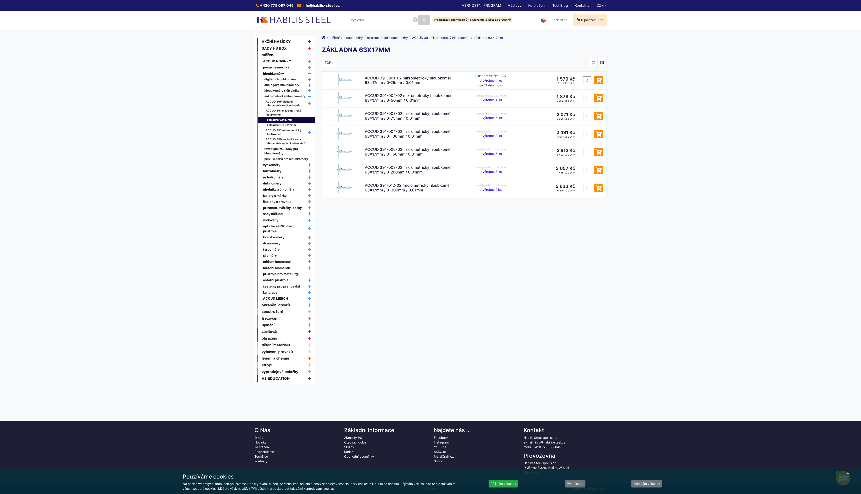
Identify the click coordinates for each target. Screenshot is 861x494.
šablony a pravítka (277, 202)
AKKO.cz (440, 452)
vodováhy (270, 220)
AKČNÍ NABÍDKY (276, 41)
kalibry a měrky (275, 196)
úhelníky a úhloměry (279, 189)
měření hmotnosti (277, 261)
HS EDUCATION (276, 378)
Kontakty (582, 5)
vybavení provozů (277, 351)
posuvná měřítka (276, 67)
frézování (270, 318)
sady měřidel (273, 214)
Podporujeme (264, 452)
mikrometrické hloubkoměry (284, 96)
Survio (438, 461)
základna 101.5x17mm (281, 125)
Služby (349, 447)
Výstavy (515, 5)
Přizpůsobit (575, 483)
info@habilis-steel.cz (321, 5)
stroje (267, 365)
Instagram (441, 442)
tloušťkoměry (273, 237)
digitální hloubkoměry (280, 79)
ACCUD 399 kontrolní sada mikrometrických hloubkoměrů (285, 141)
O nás (258, 437)
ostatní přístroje (276, 280)
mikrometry (272, 171)
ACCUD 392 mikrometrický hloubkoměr (283, 132)
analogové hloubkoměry (281, 85)
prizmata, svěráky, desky (282, 208)
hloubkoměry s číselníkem (283, 90)
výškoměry (271, 165)
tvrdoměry (271, 249)
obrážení (269, 338)
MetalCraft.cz (444, 456)
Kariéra (349, 452)
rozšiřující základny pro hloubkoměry (281, 151)
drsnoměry (271, 243)
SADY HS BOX (274, 48)
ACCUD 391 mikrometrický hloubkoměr (283, 112)
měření (268, 55)
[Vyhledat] (424, 20)
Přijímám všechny (503, 483)
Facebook (441, 437)
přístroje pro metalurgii (281, 274)
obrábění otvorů (276, 305)
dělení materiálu (276, 345)
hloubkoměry (273, 73)
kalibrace (270, 292)
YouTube (440, 447)
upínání (268, 325)
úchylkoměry (273, 177)
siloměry (270, 255)
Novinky (260, 442)
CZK (600, 5)
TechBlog (560, 5)
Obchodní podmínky (359, 456)
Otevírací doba (355, 442)
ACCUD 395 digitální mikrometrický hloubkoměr (283, 103)
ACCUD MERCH (275, 298)
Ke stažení (537, 5)
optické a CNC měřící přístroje (279, 228)
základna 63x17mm (280, 119)
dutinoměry (272, 183)
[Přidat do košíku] (598, 80)
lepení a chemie (275, 358)
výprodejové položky (280, 371)
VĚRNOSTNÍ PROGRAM (481, 5)
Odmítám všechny (646, 483)
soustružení (272, 311)
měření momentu (276, 268)
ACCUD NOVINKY (277, 61)
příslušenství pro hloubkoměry (286, 159)
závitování (270, 331)
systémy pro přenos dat (281, 286)
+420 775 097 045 (276, 5)
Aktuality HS (353, 437)
